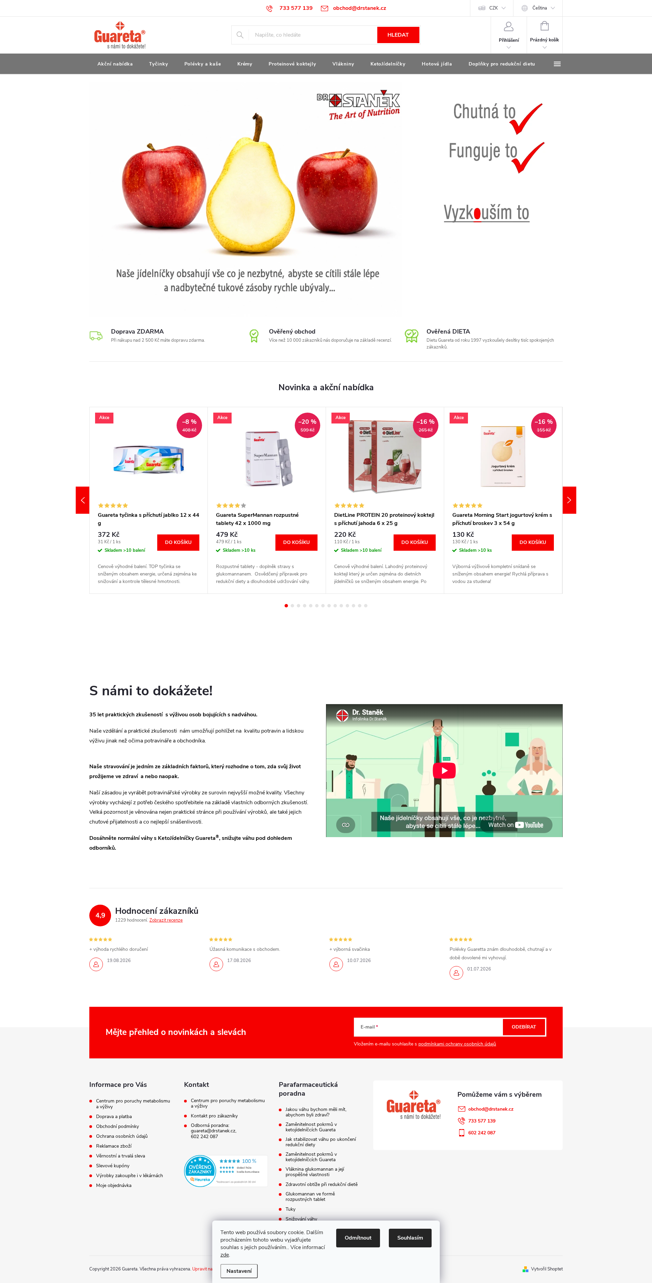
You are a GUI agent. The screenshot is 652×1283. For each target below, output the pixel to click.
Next (569, 500)
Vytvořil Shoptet (547, 1269)
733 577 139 (481, 1121)
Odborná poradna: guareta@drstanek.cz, (213, 1128)
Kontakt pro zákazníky (214, 1116)
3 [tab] (298, 605)
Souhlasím (410, 1238)
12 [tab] (353, 605)
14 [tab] (365, 605)
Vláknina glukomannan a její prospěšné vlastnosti (315, 1172)
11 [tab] (347, 605)
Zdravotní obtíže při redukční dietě (322, 1184)
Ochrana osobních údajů (122, 1136)
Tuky (290, 1209)
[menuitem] (115, 64)
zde (224, 1255)
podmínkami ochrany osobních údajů (457, 1044)
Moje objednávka (113, 1185)
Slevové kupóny (112, 1166)
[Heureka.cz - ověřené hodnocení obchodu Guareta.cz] (226, 1171)
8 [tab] (329, 605)
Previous (82, 500)
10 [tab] (341, 605)
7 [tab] (323, 605)
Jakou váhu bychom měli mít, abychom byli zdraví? (316, 1112)
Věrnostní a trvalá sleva (120, 1156)
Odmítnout (358, 1238)
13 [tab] (359, 605)
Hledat (398, 35)
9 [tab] (335, 605)
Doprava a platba (114, 1116)
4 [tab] (304, 605)
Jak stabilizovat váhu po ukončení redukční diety (321, 1142)
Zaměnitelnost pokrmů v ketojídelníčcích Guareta (311, 1127)
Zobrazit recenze (166, 920)
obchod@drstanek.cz (490, 1109)
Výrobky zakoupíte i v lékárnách (129, 1175)
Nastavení (239, 1271)
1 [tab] (286, 605)
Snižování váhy (301, 1219)
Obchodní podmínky (117, 1126)
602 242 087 (204, 1136)
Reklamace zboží (113, 1146)
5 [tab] (310, 605)
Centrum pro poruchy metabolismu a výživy (133, 1104)
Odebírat (524, 1027)
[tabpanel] (149, 500)
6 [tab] (317, 605)
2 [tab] (292, 605)
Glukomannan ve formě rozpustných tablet (310, 1196)
